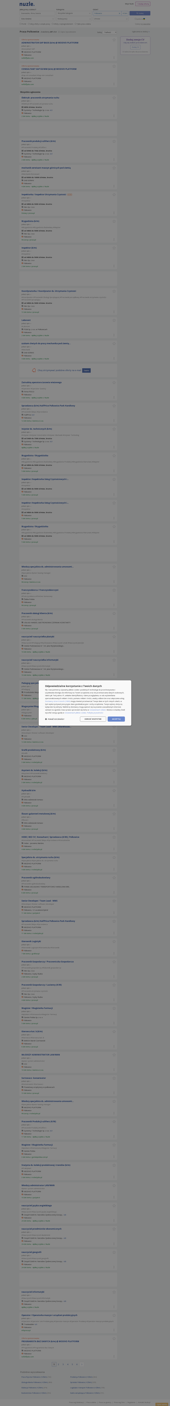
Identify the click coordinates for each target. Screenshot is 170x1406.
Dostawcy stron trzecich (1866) (57, 701)
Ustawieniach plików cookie (75, 713)
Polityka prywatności (95, 713)
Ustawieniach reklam (98, 710)
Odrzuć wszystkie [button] (93, 719)
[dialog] (85, 703)
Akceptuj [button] (116, 719)
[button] (54, 719)
